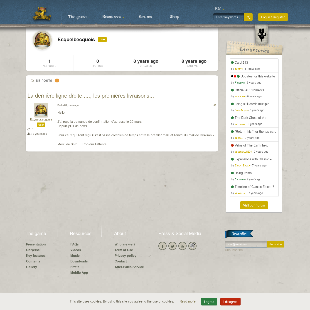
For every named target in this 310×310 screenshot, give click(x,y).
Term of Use (124, 250)
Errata (74, 266)
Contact (121, 261)
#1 (215, 105)
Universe (33, 250)
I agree (209, 301)
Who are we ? (125, 244)
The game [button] (78, 16)
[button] (219, 9)
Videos (75, 250)
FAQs (74, 244)
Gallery (31, 266)
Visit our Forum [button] (254, 205)
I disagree (230, 301)
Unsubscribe (234, 250)
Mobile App (79, 272)
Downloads (79, 261)
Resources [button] (112, 16)
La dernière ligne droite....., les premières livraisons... (90, 95)
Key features (36, 255)
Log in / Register (273, 17)
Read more (188, 301)
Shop (174, 16)
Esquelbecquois (41, 119)
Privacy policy (125, 255)
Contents (33, 261)
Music (75, 255)
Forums (145, 16)
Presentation (36, 244)
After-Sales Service (129, 266)
